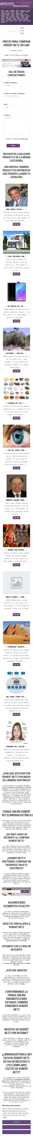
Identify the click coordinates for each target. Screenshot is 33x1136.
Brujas (25, 14)
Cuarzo (27, 17)
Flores (7, 20)
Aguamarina (22, 10)
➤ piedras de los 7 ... (16, 403)
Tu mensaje (7, 115)
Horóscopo (3, 22)
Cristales (18, 17)
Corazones (11, 17)
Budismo (3, 15)
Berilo (21, 13)
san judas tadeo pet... (16, 697)
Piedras (2, 10)
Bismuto (13, 14)
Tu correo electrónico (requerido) (14, 93)
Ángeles (12, 11)
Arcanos (27, 11)
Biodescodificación (5, 14)
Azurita (8, 13)
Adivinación (12, 10)
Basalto (17, 13)
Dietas (18, 18)
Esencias (15, 19)
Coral (7, 17)
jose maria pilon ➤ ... (16, 209)
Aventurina (3, 13)
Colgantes (22, 15)
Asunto (5, 104)
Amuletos (7, 11)
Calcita (7, 15)
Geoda (20, 20)
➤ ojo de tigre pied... (16, 450)
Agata (17, 10)
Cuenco (2, 18)
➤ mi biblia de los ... (16, 306)
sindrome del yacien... (16, 747)
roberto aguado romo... (16, 500)
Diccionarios (8, 18)
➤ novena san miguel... (16, 550)
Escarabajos (9, 19)
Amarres (28, 10)
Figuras (2, 20)
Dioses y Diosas (25, 18)
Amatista (12, 15)
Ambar (2, 11)
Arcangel (22, 11)
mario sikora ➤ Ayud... (16, 597)
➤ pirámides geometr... (16, 647)
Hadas (24, 20)
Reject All (16, 1132)
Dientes (14, 18)
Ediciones (3, 19)
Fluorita (11, 20)
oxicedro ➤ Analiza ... (16, 353)
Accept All (16, 1122)
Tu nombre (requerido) (10, 82)
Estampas (25, 19)
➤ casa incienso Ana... (16, 256)
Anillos (17, 11)
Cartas (17, 15)
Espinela (20, 19)
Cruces (22, 17)
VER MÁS (16, 224)
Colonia (2, 17)
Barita (13, 13)
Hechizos (29, 20)
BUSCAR (24, 63)
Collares (28, 15)
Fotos (16, 20)
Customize (16, 1127)
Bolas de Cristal (19, 14)
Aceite (7, 10)
